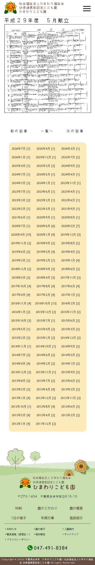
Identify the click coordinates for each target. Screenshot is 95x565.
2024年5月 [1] (45, 174)
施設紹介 (76, 518)
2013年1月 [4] (21, 397)
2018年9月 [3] (45, 269)
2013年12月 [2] (21, 372)
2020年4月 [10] (21, 234)
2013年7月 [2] (45, 380)
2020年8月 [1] (70, 217)
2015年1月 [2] (45, 337)
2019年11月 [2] (21, 243)
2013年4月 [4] (45, 389)
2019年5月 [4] (45, 251)
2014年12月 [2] (71, 337)
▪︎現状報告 (39, 534)
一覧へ (47, 131)
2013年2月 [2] (70, 389)
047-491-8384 (51, 548)
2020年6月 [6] (45, 226)
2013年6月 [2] (70, 380)
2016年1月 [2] (21, 312)
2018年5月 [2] (21, 277)
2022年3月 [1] (45, 208)
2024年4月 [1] (70, 174)
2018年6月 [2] (70, 269)
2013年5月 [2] (21, 389)
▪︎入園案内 (68, 529)
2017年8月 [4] (45, 286)
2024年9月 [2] (70, 165)
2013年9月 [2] (70, 372)
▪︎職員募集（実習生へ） (17, 534)
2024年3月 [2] (21, 183)
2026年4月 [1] (45, 148)
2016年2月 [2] (70, 303)
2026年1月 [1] (21, 157)
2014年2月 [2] (45, 363)
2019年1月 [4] (70, 260)
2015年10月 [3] (21, 320)
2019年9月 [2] (45, 243)
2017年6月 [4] (70, 286)
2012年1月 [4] (21, 423)
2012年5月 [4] (21, 415)
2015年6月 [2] (70, 320)
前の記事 (19, 131)
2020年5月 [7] (70, 226)
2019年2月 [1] (45, 260)
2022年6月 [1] (70, 200)
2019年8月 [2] (70, 243)
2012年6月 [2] (70, 406)
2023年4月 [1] (70, 191)
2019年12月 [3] (71, 234)
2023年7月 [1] (21, 191)
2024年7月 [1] (21, 174)
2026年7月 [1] (21, 148)
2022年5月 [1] (21, 208)
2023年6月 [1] (45, 191)
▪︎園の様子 (39, 529)
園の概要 (76, 508)
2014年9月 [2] (70, 346)
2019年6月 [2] (21, 251)
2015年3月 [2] (70, 329)
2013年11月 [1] (46, 372)
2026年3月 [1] (70, 148)
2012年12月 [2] (46, 397)
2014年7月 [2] (21, 354)
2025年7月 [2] (70, 157)
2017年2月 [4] (45, 294)
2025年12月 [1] (46, 157)
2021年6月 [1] (21, 217)
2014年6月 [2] (45, 354)
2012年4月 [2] (45, 415)
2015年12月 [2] (46, 312)
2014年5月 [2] (70, 354)
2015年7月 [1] (45, 320)
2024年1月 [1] (45, 183)
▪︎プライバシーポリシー (17, 539)
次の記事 (75, 131)
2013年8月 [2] (21, 380)
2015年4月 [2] (45, 329)
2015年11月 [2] (71, 312)
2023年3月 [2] (21, 200)
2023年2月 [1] (45, 200)
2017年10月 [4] (21, 286)
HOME (18, 508)
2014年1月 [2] (70, 363)
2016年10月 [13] (46, 303)
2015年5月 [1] (21, 329)
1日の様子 (18, 518)
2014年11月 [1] (21, 346)
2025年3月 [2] (45, 165)
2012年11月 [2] (71, 397)
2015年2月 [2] (21, 337)
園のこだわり (47, 508)
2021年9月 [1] (70, 208)
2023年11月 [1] (71, 183)
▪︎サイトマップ (70, 534)
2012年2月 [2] (70, 415)
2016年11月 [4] (21, 303)
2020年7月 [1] (21, 226)
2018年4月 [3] (45, 277)
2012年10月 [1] (21, 406)
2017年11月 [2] (71, 277)
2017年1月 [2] (70, 294)
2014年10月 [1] (46, 346)
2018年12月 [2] (21, 269)
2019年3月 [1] (21, 260)
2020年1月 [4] (45, 234)
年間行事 (47, 518)
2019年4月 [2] (70, 251)
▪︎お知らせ (10, 529)
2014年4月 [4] (21, 363)
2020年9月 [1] (45, 217)
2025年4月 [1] (21, 165)
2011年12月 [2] (46, 423)
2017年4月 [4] (21, 294)
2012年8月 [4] (45, 406)
